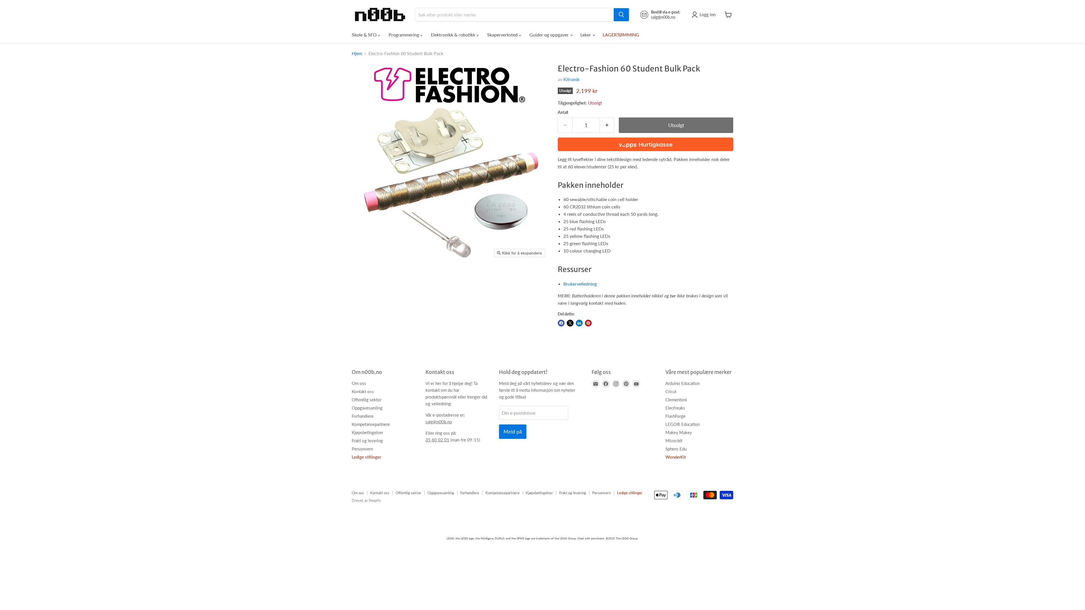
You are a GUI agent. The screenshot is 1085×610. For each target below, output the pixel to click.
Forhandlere (363, 416)
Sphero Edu (676, 448)
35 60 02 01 (437, 439)
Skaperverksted (503, 34)
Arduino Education (682, 383)
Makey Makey (678, 432)
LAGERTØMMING (621, 34)
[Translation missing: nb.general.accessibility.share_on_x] (570, 323)
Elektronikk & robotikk (453, 34)
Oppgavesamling (367, 407)
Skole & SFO (365, 34)
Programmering (404, 34)
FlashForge (675, 416)
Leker (586, 34)
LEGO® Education (682, 424)
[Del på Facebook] (561, 323)
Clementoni (676, 399)
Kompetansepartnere (371, 424)
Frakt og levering (367, 440)
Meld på (513, 431)
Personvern (362, 448)
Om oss (359, 383)
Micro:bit (673, 440)
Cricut (670, 391)
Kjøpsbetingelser (367, 432)
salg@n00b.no (439, 421)
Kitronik (571, 79)
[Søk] (621, 14)
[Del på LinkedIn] (579, 323)
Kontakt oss (363, 391)
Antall (563, 112)
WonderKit (675, 456)
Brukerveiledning (580, 283)
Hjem (357, 53)
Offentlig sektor (366, 399)
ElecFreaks (675, 407)
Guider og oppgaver (550, 34)
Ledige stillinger (366, 456)
